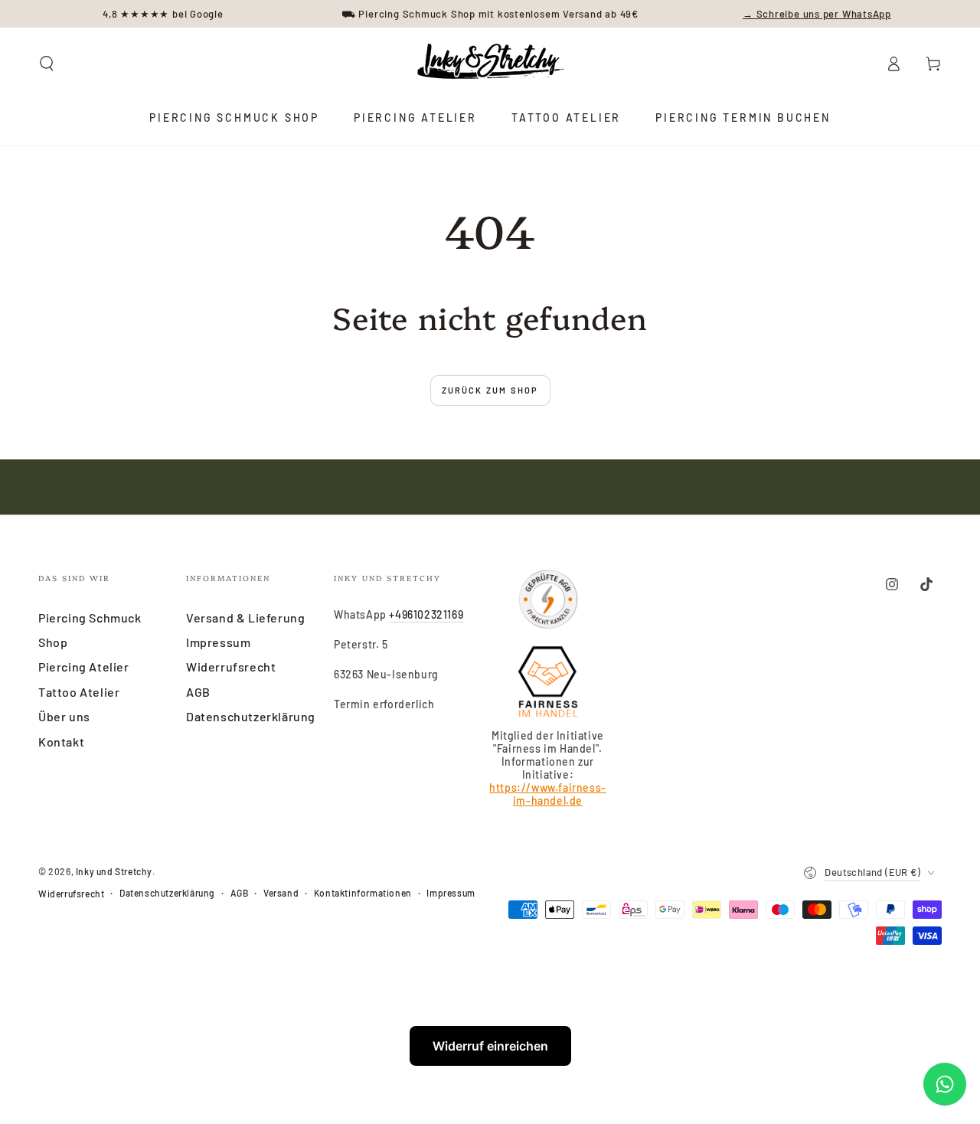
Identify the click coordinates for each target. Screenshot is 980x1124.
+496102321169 (426, 614)
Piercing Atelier (83, 666)
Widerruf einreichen (490, 1046)
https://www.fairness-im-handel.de (547, 794)
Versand (281, 892)
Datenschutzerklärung (250, 716)
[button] (47, 63)
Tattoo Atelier (78, 692)
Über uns (64, 716)
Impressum (218, 642)
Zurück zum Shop (490, 390)
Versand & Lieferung (245, 617)
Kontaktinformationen (363, 892)
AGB (198, 692)
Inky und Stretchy (114, 871)
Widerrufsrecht (231, 666)
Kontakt (61, 741)
